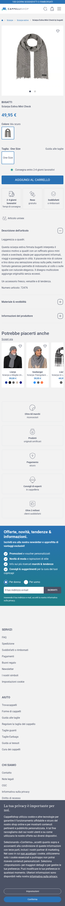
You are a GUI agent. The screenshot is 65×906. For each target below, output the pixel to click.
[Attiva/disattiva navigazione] (60, 9)
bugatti (7, 102)
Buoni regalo (9, 662)
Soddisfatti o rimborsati (15, 650)
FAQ (4, 637)
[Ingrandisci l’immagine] (32, 57)
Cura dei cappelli (11, 749)
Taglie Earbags (10, 736)
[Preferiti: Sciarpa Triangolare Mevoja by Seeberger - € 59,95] (44, 346)
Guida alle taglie (54, 148)
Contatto (7, 772)
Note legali (8, 779)
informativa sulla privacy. (44, 876)
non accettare (28, 853)
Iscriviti (52, 590)
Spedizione (8, 643)
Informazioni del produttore (17, 315)
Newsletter (8, 669)
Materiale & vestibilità (14, 301)
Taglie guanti (9, 730)
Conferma (32, 899)
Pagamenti (8, 656)
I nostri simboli (10, 675)
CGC (4, 785)
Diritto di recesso (11, 798)
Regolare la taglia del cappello (18, 724)
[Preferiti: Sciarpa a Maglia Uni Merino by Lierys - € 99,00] (20, 346)
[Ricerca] (45, 9)
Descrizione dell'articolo (15, 230)
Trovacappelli (9, 705)
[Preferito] (57, 31)
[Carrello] (52, 9)
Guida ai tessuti (10, 743)
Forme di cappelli (11, 711)
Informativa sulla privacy (16, 791)
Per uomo (34, 581)
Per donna (15, 581)
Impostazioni (32, 891)
